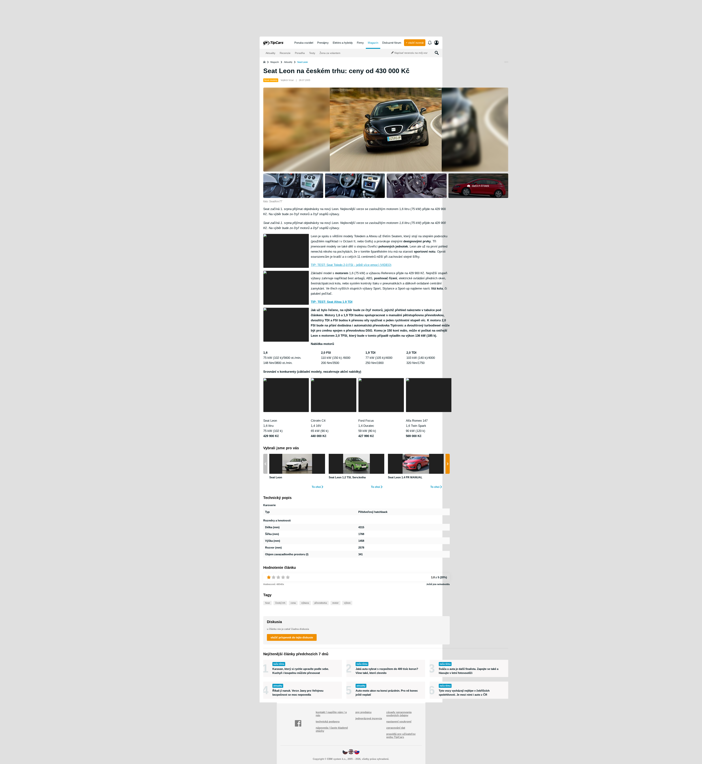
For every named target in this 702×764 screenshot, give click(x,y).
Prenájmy (323, 42)
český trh (280, 603)
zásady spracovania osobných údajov (399, 714)
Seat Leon (302, 62)
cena (293, 603)
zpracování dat (395, 727)
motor (335, 603)
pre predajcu (363, 712)
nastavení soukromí (398, 721)
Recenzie (284, 53)
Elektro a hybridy (343, 42)
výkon (347, 603)
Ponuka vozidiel (303, 42)
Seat (267, 603)
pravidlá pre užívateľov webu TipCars (401, 735)
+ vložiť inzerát (415, 42)
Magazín (373, 42)
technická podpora (327, 721)
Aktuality (270, 53)
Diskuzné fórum (391, 42)
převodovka (320, 603)
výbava (305, 603)
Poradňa (299, 53)
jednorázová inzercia (368, 718)
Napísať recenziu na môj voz (410, 52)
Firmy (360, 42)
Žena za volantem (329, 53)
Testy (311, 53)
